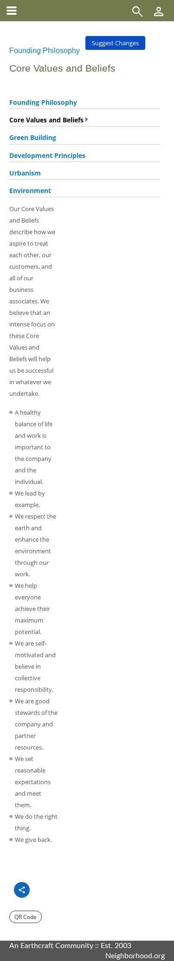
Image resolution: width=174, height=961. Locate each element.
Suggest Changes (115, 43)
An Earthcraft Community (51, 945)
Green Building (32, 137)
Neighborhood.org (135, 956)
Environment (30, 190)
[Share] (22, 890)
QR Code (25, 917)
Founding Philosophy (44, 50)
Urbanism (25, 173)
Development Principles (47, 155)
